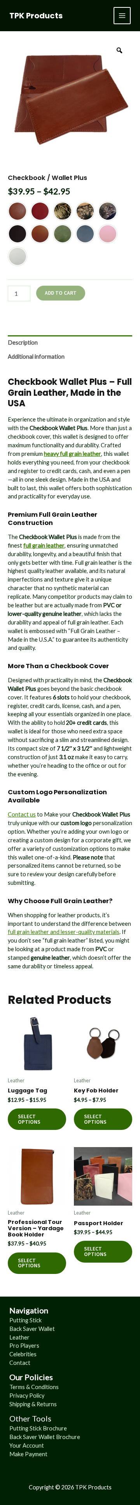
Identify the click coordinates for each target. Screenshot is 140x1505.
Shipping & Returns (33, 1404)
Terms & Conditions (34, 1387)
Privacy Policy (26, 1395)
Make (17, 1454)
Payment (36, 1454)
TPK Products (36, 15)
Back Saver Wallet (32, 1328)
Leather (19, 1337)
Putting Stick (25, 1320)
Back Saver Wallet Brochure (44, 1437)
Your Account (26, 1445)
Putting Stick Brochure (38, 1428)
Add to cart (61, 293)
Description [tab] (23, 342)
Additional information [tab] (36, 356)
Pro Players (24, 1345)
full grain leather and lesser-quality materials (63, 932)
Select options (29, 1119)
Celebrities (23, 1354)
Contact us (22, 814)
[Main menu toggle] (122, 15)
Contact (19, 1362)
